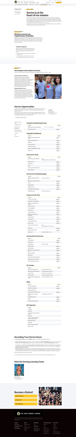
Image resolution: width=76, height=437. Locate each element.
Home (19, 2)
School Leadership (27, 427)
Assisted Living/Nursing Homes (18, 122)
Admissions (26, 2)
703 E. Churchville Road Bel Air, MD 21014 (18, 426)
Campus (25, 425)
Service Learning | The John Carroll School (21, 4)
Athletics (45, 427)
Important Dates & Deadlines (36, 426)
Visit (34, 424)
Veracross (54, 424)
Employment (26, 428)
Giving (38, 2)
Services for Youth (17, 126)
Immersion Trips (36, 4)
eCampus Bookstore (56, 431)
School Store (55, 427)
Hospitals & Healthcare (17, 124)
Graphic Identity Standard (57, 433)
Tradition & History (27, 424)
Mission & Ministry (17, 11)
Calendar (54, 425)
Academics (45, 424)
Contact (16, 422)
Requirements (31, 4)
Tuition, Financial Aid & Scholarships (37, 430)
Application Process (37, 428)
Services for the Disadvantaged (16, 128)
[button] (24, 1)
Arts (44, 425)
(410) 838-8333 (16, 424)
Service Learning (17, 12)
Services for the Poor (17, 130)
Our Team (49, 4)
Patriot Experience (32, 2)
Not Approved (16, 136)
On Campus (16, 133)
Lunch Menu (55, 428)
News (54, 430)
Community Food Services (18, 131)
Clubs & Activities (46, 431)
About (22, 2)
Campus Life (17, 9)
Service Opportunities (43, 4)
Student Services (46, 433)
